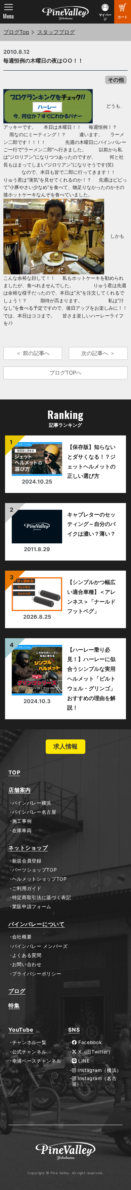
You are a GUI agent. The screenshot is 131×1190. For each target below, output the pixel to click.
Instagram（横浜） (99, 1070)
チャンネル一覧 (29, 1042)
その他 (116, 79)
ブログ (16, 991)
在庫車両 (22, 830)
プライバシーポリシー (36, 973)
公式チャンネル (29, 1051)
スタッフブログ (56, 32)
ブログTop (16, 32)
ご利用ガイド (27, 888)
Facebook (89, 1042)
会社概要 (22, 936)
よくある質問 (27, 955)
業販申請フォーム (31, 906)
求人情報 (65, 746)
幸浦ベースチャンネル (36, 1061)
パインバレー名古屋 (34, 812)
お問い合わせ (27, 964)
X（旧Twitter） (95, 1051)
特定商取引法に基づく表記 (41, 897)
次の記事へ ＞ (98, 353)
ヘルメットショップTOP (39, 879)
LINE (83, 1061)
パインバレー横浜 (31, 803)
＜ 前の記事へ (33, 353)
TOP (14, 772)
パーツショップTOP (34, 870)
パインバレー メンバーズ (40, 946)
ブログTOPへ (65, 372)
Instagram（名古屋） (94, 1081)
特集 (14, 1005)
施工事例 (22, 821)
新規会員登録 (27, 860)
